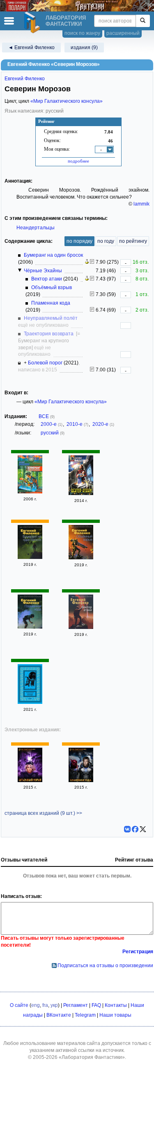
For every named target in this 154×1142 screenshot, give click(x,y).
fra (45, 1005)
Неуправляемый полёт (51, 318)
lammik (141, 204)
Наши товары (115, 1015)
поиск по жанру (82, 33)
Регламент (75, 1005)
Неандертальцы (35, 228)
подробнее (78, 160)
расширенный (123, 33)
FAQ (96, 1005)
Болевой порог (45, 363)
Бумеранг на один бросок (53, 255)
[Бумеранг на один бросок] (30, 492)
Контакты (116, 1005)
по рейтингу (133, 241)
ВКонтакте (58, 1015)
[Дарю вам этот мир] (30, 702)
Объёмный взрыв (51, 287)
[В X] (143, 829)
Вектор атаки (46, 279)
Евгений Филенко (25, 78)
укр (54, 1005)
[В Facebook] (135, 829)
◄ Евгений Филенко (31, 47)
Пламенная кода (50, 303)
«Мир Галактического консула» (66, 101)
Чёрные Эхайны (43, 271)
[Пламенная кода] (30, 627)
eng (35, 1005)
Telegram (85, 1015)
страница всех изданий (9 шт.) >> (43, 813)
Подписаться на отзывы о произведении (105, 965)
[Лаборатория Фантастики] (33, 22)
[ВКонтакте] (127, 829)
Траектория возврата (49, 334)
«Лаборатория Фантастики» (92, 1057)
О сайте (19, 1005)
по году (105, 241)
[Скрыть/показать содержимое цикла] (19, 270)
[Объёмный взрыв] (81, 558)
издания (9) (84, 47)
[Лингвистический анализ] (87, 262)
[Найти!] (143, 21)
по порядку (79, 241)
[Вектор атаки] (81, 493)
